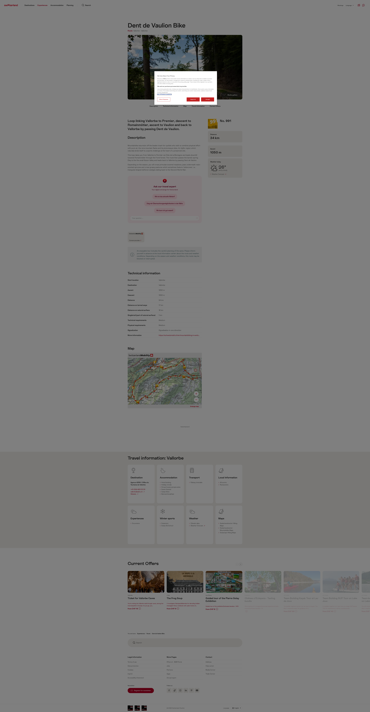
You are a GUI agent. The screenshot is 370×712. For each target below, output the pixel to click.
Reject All (193, 99)
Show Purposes (163, 99)
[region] (185, 88)
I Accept (207, 99)
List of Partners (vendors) (164, 94)
